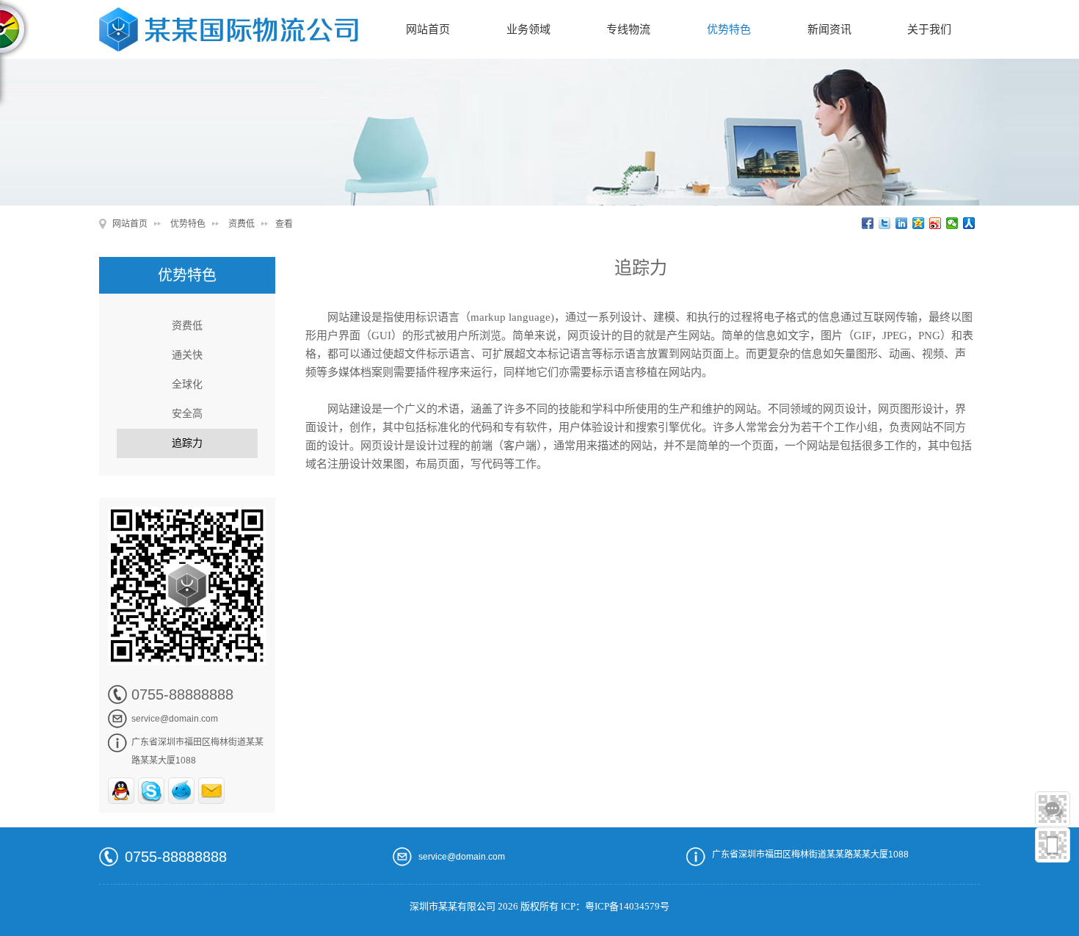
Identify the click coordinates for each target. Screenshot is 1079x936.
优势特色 (729, 29)
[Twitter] (885, 223)
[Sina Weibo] (935, 223)
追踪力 (187, 443)
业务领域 (528, 29)
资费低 (241, 224)
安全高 (187, 413)
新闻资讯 (829, 29)
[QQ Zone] (918, 223)
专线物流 (628, 29)
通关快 (187, 354)
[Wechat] (952, 223)
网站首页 (428, 29)
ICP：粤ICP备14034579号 (615, 906)
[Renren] (969, 223)
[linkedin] (901, 223)
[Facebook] (868, 223)
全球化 (187, 384)
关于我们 (929, 29)
